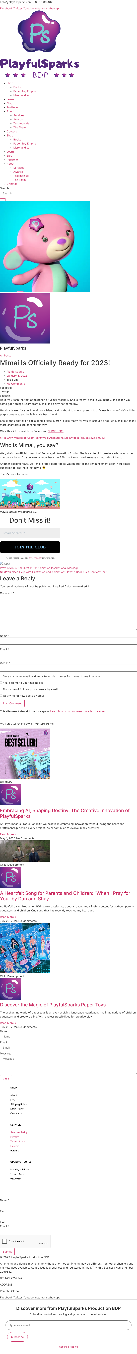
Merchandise (21, 95)
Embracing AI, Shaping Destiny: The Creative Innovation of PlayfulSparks (65, 813)
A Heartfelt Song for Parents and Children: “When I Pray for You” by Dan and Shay (65, 896)
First (3, 1211)
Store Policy (17, 1108)
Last (2, 1222)
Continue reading (68, 1346)
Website (5, 663)
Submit (7, 1251)
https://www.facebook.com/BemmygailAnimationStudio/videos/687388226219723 (52, 437)
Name (5, 636)
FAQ (12, 1099)
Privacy (14, 1136)
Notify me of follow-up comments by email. (30, 689)
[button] (68, 388)
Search (4, 188)
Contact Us (16, 1113)
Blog (9, 103)
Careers (14, 1146)
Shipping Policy (18, 1104)
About (10, 111)
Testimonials (21, 123)
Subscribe (17, 1337)
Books (17, 87)
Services (18, 115)
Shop (10, 83)
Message (5, 1053)
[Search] (3, 199)
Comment (7, 593)
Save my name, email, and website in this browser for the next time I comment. (53, 676)
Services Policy (18, 1132)
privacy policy (35, 558)
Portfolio (12, 107)
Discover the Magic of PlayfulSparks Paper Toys (53, 1005)
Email (4, 649)
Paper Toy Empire (24, 91)
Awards (18, 119)
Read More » (8, 834)
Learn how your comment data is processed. (78, 711)
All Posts (5, 355)
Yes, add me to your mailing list (22, 682)
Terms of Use (17, 1141)
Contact (12, 131)
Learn (10, 99)
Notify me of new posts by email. (24, 695)
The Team (19, 127)
